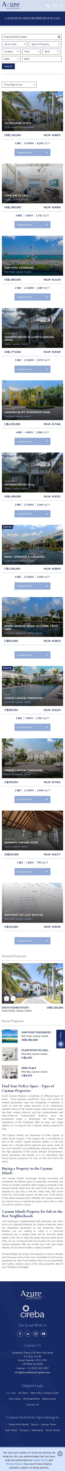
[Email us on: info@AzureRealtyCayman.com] (55, 5)
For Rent (23, 1393)
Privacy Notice (14, 1463)
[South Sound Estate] (32, 983)
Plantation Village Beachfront (34, 1050)
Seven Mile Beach (19, 1424)
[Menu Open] (61, 5)
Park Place (28, 1068)
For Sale (11, 1393)
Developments (31, 1398)
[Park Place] (10, 1072)
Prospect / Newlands (31, 1430)
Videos (60, 1035)
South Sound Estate (15, 1007)
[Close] (60, 1453)
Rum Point (11, 1430)
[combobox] (14, 44)
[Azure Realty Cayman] (12, 6)
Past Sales (15, 1398)
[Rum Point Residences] (10, 1036)
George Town (48, 1424)
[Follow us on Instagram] (35, 1333)
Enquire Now (24, 152)
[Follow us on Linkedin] (28, 1333)
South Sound (53, 1430)
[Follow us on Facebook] (20, 1333)
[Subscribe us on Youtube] (43, 1333)
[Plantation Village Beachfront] (10, 1054)
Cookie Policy (40, 1460)
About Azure (49, 1398)
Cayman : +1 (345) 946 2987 (32, 1368)
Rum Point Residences (36, 1032)
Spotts (35, 1424)
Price (27, 51)
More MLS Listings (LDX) (45, 1393)
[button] (13, 998)
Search (8, 66)
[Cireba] (32, 1316)
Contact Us (32, 1404)
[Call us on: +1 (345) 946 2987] (48, 5)
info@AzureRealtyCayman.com (32, 1372)
